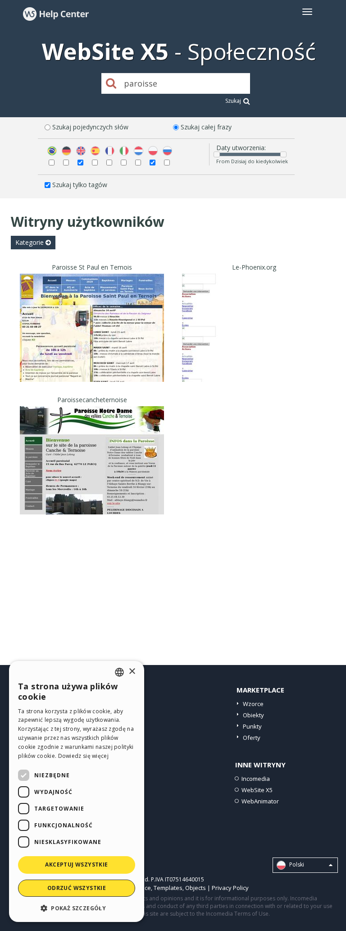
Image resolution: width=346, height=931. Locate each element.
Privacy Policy (230, 888)
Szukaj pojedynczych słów (90, 127)
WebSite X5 (257, 790)
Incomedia (255, 779)
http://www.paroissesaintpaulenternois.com (92, 339)
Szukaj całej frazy (206, 127)
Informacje (92, 373)
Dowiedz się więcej (83, 756)
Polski (296, 865)
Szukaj (233, 101)
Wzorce (253, 704)
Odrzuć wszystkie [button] (76, 888)
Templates (168, 888)
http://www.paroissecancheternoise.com (92, 471)
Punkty (252, 726)
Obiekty (253, 715)
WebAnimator (260, 801)
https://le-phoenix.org (254, 339)
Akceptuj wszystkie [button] (76, 864)
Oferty (251, 738)
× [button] (131, 671)
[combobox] (119, 672)
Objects (195, 888)
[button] (76, 908)
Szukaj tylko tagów (79, 184)
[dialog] (76, 791)
